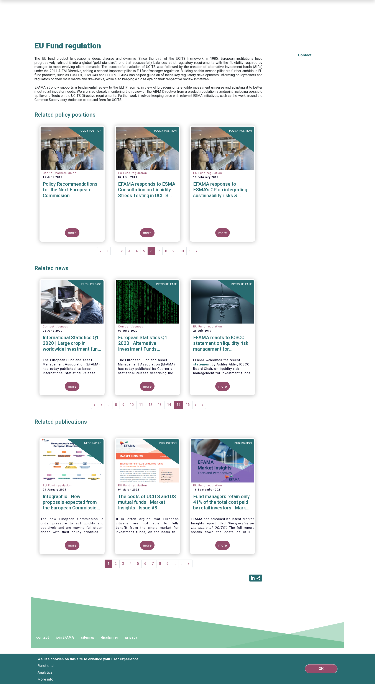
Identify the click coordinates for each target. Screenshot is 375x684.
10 (183, 251)
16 (189, 405)
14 (170, 405)
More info (45, 679)
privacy (131, 637)
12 (151, 405)
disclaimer (109, 637)
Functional (46, 665)
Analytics (45, 672)
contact (42, 637)
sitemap (87, 637)
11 (142, 405)
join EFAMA (65, 637)
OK (321, 669)
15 (179, 406)
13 (161, 405)
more (72, 233)
